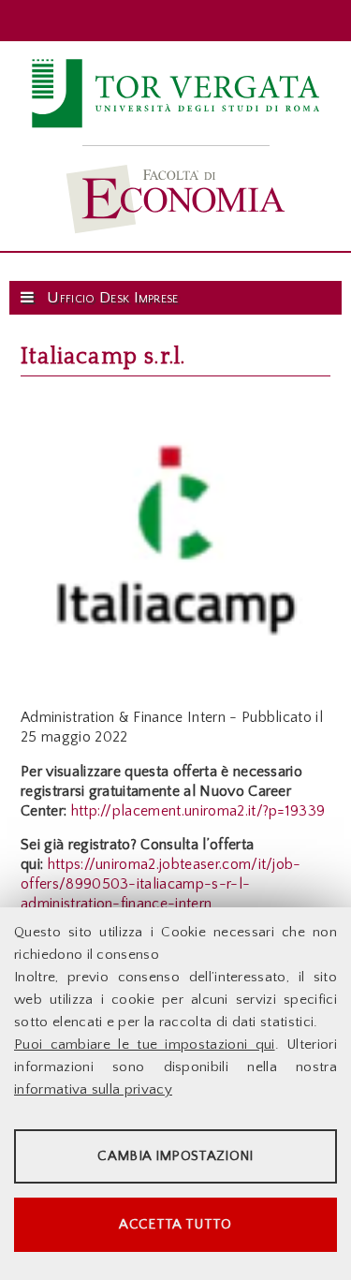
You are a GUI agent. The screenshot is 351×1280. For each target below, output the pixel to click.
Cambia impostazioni (175, 1156)
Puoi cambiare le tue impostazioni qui (144, 1044)
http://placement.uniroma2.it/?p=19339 (198, 810)
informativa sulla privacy (93, 1089)
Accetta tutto (175, 1224)
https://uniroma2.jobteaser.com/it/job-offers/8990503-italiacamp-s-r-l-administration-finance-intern (161, 884)
